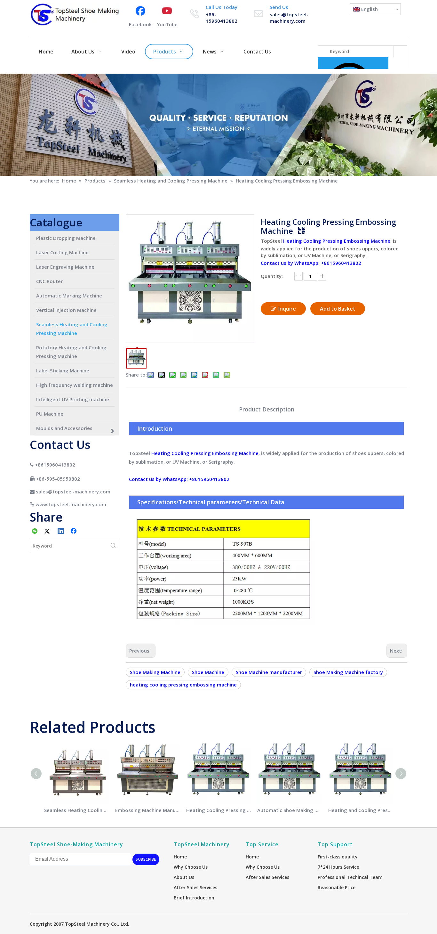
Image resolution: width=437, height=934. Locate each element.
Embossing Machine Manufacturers (147, 810)
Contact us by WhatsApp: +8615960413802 (311, 263)
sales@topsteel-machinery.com (289, 17)
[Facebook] (74, 531)
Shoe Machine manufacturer (269, 672)
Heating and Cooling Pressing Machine (360, 810)
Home (180, 857)
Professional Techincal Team (350, 877)
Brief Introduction (194, 898)
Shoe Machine (208, 672)
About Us (184, 877)
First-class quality (338, 857)
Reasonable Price (336, 887)
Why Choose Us (191, 867)
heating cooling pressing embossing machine (183, 684)
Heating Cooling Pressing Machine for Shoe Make (218, 810)
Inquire (287, 308)
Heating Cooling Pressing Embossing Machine (336, 241)
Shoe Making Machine (155, 672)
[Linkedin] (61, 531)
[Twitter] (48, 531)
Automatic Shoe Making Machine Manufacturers (289, 810)
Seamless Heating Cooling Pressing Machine (76, 810)
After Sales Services (195, 887)
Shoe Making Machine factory (348, 672)
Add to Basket (337, 308)
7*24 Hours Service (338, 867)
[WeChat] (35, 531)
